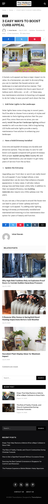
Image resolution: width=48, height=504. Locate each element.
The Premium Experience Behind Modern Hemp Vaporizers (23, 468)
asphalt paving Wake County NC (26, 156)
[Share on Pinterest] (34, 39)
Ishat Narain (13, 30)
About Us (30, 492)
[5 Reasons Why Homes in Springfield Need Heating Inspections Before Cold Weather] (24, 302)
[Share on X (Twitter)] (21, 39)
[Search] (44, 3)
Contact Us (19, 492)
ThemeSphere (36, 497)
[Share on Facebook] (8, 39)
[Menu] (3, 3)
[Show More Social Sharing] (44, 39)
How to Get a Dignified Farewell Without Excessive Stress (23, 457)
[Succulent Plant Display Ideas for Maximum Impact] (24, 339)
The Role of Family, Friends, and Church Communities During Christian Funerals (29, 407)
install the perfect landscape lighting (23, 122)
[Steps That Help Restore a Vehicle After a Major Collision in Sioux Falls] (8, 396)
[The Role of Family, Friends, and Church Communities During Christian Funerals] (8, 408)
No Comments (14, 33)
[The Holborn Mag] (24, 3)
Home (5, 16)
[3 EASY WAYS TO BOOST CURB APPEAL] (24, 58)
